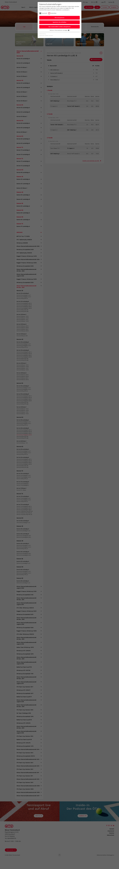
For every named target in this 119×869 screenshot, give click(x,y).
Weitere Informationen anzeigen (59, 30)
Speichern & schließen (59, 22)
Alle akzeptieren (59, 18)
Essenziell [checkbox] (44, 13)
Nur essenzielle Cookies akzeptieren (60, 27)
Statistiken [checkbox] (53, 13)
